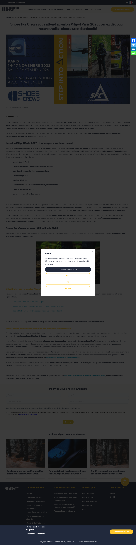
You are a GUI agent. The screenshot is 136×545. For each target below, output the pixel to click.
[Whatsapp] (133, 53)
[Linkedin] (133, 49)
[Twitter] (133, 45)
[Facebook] (133, 40)
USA (68, 276)
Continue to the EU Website (68, 269)
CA (68, 282)
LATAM (68, 289)
